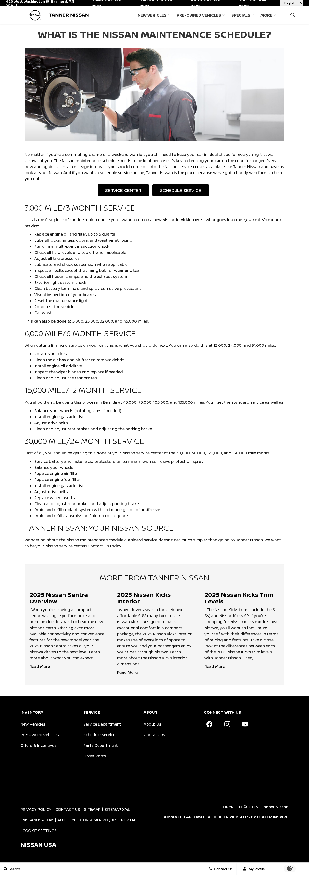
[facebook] (209, 724)
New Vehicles (152, 15)
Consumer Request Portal (108, 820)
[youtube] (245, 724)
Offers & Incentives (38, 745)
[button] (293, 15)
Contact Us (154, 734)
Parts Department (100, 745)
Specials (240, 15)
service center (192, 166)
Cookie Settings (39, 830)
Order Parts (94, 756)
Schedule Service (180, 190)
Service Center (123, 190)
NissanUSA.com (38, 820)
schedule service (116, 172)
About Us (152, 724)
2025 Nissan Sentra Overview (58, 598)
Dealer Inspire (272, 816)
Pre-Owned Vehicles (199, 15)
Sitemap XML (117, 809)
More (266, 16)
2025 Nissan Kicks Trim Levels (239, 598)
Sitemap (92, 809)
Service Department (102, 724)
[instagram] (227, 724)
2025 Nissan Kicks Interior (144, 598)
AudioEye (66, 820)
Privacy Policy (36, 809)
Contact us (98, 546)
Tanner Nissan (274, 807)
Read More (39, 666)
